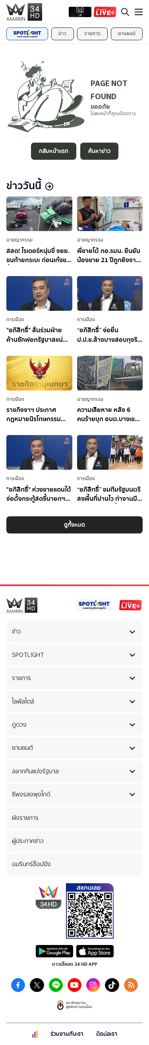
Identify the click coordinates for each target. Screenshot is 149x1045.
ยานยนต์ (126, 33)
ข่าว (62, 33)
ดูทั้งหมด (74, 524)
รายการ (92, 33)
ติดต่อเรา (106, 1034)
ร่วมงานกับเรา (66, 1034)
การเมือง (15, 319)
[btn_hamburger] (139, 12)
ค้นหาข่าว (99, 151)
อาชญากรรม (19, 239)
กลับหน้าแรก (53, 151)
